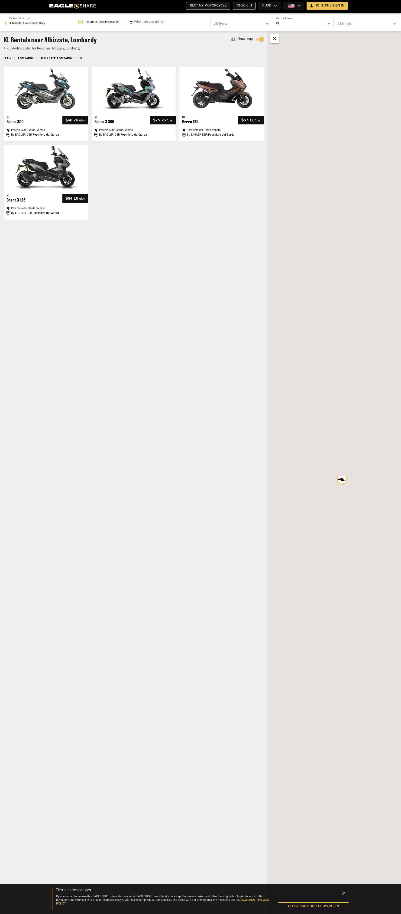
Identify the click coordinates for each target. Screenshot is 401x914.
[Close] (343, 893)
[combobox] (41, 22)
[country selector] (293, 6)
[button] (208, 6)
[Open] (267, 24)
